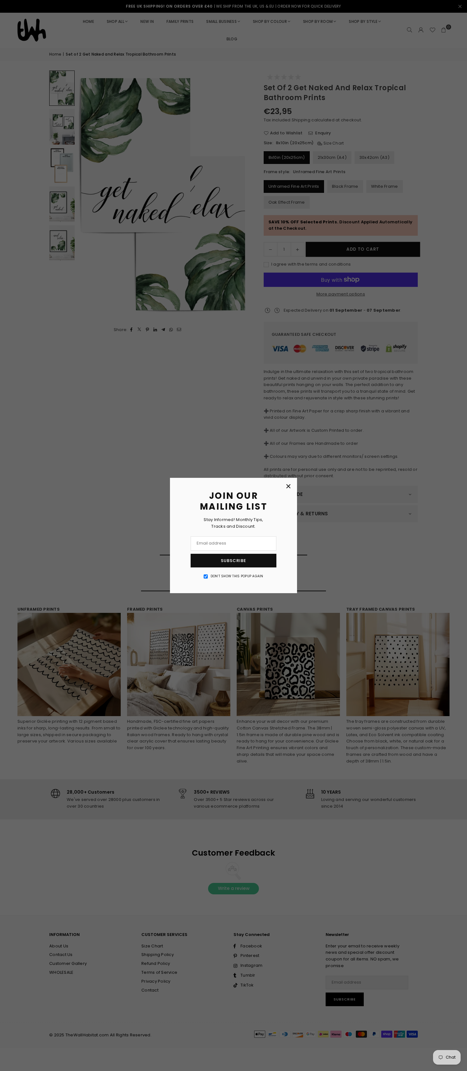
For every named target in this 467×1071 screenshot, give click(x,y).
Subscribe (233, 561)
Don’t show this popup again (237, 576)
